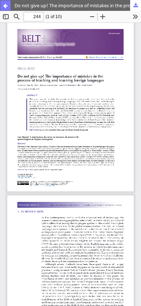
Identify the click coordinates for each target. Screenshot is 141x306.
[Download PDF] (135, 5)
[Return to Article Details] (5, 5)
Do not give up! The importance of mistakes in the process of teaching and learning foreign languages (77, 5)
